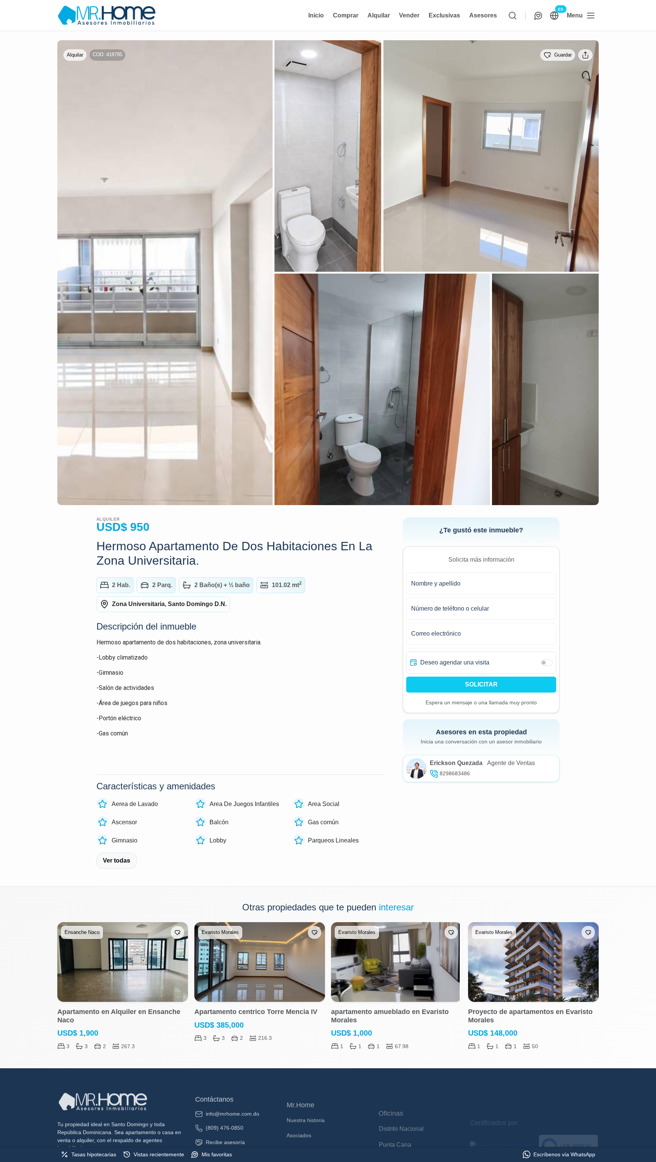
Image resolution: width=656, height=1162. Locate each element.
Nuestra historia (306, 1105)
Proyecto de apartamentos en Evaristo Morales (530, 1016)
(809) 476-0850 (224, 1119)
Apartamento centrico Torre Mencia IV (255, 1012)
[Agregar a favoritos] (177, 932)
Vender (409, 15)
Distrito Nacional (401, 1105)
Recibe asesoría (225, 1133)
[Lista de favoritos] (538, 15)
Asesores (483, 15)
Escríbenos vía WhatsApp (564, 1154)
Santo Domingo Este (407, 1137)
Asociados (299, 1121)
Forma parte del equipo (315, 1136)
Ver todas (116, 860)
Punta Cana (395, 1121)
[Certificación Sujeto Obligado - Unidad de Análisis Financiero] (502, 1118)
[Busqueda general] (512, 15)
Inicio (316, 15)
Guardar (563, 55)
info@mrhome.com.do (232, 1105)
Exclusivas (444, 15)
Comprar (345, 15)
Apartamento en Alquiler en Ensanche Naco (118, 1016)
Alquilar (378, 15)
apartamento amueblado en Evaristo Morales (390, 1016)
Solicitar (481, 684)
